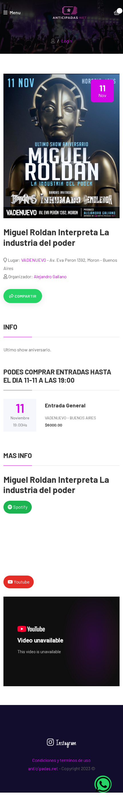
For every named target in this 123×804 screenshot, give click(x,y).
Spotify (19, 507)
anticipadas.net (43, 768)
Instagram (65, 743)
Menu (15, 12)
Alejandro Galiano (50, 276)
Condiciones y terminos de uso (61, 760)
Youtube (21, 581)
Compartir (25, 296)
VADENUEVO (34, 260)
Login (66, 41)
